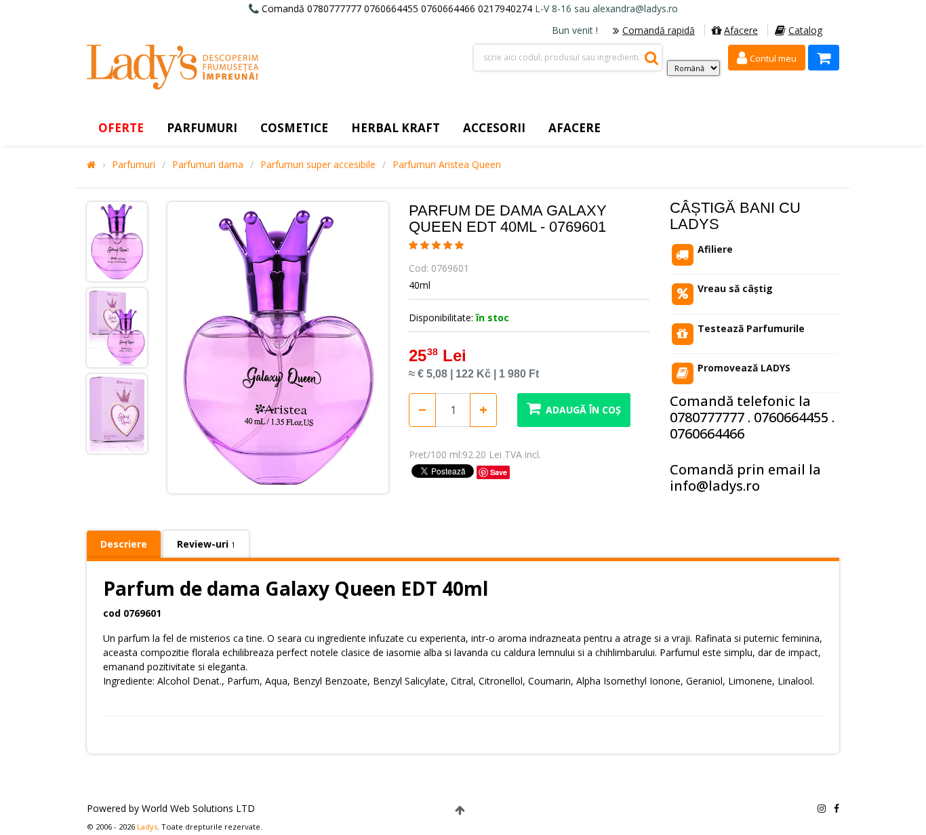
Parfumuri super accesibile (318, 165)
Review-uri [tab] (206, 543)
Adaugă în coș (583, 409)
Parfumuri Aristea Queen (446, 165)
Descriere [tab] (123, 543)
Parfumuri (133, 165)
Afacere (741, 30)
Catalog (805, 30)
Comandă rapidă (658, 30)
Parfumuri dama (207, 165)
